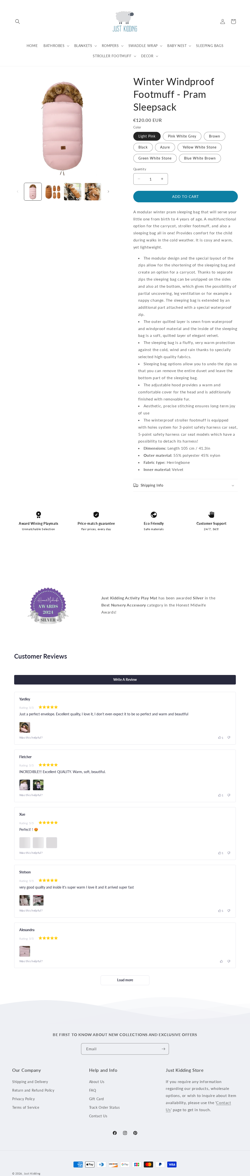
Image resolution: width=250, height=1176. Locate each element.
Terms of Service (25, 1107)
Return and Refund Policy (33, 1090)
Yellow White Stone (200, 147)
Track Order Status (104, 1107)
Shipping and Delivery (30, 1082)
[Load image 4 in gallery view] (92, 191)
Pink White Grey (182, 136)
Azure (165, 147)
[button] (17, 21)
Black (143, 147)
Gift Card (96, 1099)
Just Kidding (32, 1173)
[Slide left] (17, 191)
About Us (96, 1082)
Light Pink (147, 136)
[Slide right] (108, 191)
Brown (214, 136)
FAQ (92, 1090)
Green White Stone (155, 158)
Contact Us (98, 1116)
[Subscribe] (163, 1049)
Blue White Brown (200, 158)
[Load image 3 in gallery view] (72, 191)
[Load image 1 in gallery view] (33, 191)
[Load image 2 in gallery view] (52, 191)
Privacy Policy (23, 1099)
